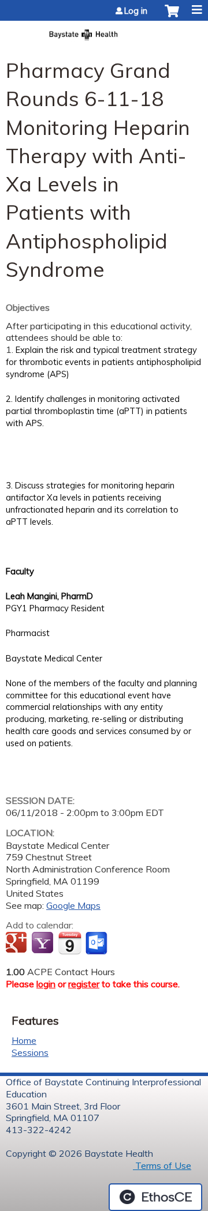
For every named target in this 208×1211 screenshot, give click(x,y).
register (83, 984)
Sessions (30, 1052)
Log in (135, 11)
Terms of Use (162, 1165)
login (45, 984)
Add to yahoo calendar (43, 943)
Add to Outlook (97, 943)
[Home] (104, 31)
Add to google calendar (17, 943)
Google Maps (73, 905)
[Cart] (172, 17)
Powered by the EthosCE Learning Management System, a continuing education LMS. (155, 1197)
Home (24, 1040)
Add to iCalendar (69, 942)
